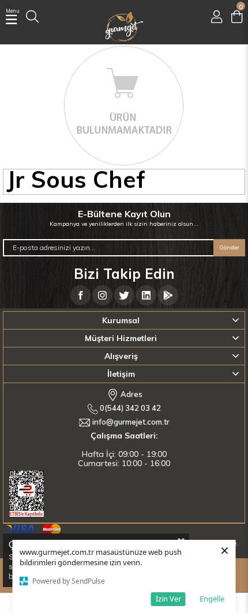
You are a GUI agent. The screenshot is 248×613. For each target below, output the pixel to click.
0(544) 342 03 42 (129, 408)
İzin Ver (168, 598)
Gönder (229, 247)
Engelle (212, 598)
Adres (130, 393)
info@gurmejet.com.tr (131, 421)
